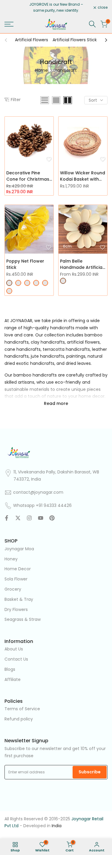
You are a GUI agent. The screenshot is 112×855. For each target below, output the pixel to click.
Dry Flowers (16, 609)
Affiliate (12, 679)
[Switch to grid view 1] (56, 100)
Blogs (9, 669)
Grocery (12, 589)
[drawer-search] (92, 24)
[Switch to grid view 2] (67, 100)
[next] (104, 40)
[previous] (8, 40)
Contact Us (16, 659)
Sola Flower (15, 579)
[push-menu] (8, 24)
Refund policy (18, 719)
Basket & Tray (18, 599)
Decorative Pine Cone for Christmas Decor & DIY (27, 176)
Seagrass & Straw (22, 619)
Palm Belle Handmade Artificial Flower (82, 264)
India (57, 826)
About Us (13, 649)
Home (41, 70)
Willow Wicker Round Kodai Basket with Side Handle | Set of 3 (82, 176)
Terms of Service (22, 709)
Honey (11, 559)
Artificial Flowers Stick (75, 40)
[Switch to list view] (44, 100)
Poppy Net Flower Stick (25, 264)
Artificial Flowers (31, 40)
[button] (48, 159)
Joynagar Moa (19, 549)
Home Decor (17, 569)
